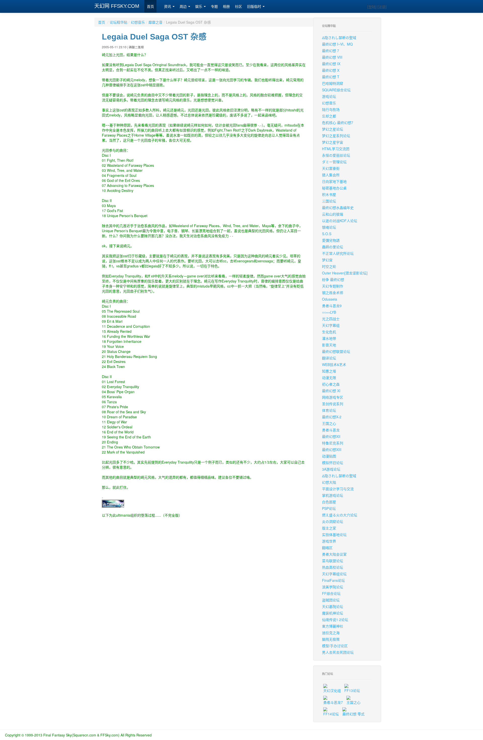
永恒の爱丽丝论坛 (336, 155)
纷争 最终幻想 (333, 279)
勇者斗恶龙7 (333, 702)
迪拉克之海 (331, 632)
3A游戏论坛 (331, 469)
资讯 (168, 7)
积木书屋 (329, 194)
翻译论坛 (329, 357)
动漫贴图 (329, 456)
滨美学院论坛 (332, 586)
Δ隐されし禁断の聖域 (339, 37)
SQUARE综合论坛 (336, 89)
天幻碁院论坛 (332, 606)
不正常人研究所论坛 (338, 253)
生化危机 (329, 331)
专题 (214, 7)
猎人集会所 (331, 174)
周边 (184, 7)
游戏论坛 (329, 96)
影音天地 (329, 344)
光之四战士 (331, 318)
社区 (238, 7)
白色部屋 (329, 501)
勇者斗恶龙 (331, 429)
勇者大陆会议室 (334, 554)
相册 (226, 7)
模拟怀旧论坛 (332, 462)
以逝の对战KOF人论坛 (339, 220)
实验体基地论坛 (334, 534)
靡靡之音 (155, 22)
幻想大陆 (329, 482)
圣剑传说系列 (332, 403)
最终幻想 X (330, 70)
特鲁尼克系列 (332, 442)
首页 (150, 7)
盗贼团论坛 (331, 599)
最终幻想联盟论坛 (336, 351)
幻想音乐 (138, 22)
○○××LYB (329, 312)
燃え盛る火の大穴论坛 (339, 514)
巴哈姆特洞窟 (332, 83)
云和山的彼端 (332, 214)
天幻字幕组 (331, 325)
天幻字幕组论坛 (334, 573)
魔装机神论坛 (332, 612)
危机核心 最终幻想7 (337, 122)
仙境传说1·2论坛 (335, 619)
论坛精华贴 (118, 22)
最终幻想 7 (330, 50)
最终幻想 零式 (353, 713)
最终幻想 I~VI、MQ (337, 44)
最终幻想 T (330, 76)
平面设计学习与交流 (338, 488)
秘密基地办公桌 (334, 187)
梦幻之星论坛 (332, 129)
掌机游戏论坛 (332, 495)
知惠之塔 (329, 371)
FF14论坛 (331, 713)
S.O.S (326, 233)
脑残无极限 (331, 639)
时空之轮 (329, 266)
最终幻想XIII (331, 449)
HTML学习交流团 (335, 148)
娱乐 (199, 7)
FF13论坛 (352, 690)
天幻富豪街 (331, 168)
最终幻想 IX (331, 63)
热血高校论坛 (332, 567)
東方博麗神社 (332, 626)
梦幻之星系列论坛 (336, 135)
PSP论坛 (329, 508)
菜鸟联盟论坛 (332, 560)
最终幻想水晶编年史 (338, 207)
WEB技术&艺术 (334, 364)
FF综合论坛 (331, 593)
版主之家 (329, 527)
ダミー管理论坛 (334, 161)
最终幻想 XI (331, 390)
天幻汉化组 (332, 690)
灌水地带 (329, 338)
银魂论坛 (329, 227)
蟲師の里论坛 (332, 246)
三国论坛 (329, 200)
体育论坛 (329, 410)
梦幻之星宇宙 (332, 142)
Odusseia (329, 299)
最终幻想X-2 (331, 416)
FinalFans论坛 (333, 580)
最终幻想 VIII (332, 57)
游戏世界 (329, 541)
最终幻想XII (331, 436)
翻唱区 (327, 547)
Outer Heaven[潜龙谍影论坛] (345, 272)
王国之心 (329, 423)
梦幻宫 (327, 259)
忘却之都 (329, 115)
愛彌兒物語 (331, 240)
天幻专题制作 (332, 286)
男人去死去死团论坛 (338, 652)
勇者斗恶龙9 (332, 305)
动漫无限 (329, 377)
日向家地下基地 (334, 181)
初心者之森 (331, 384)
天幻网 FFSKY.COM (116, 6)
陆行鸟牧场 (331, 109)
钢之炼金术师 (332, 292)
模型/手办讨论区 (335, 645)
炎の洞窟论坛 (332, 521)
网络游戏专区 (332, 397)
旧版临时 (254, 7)
